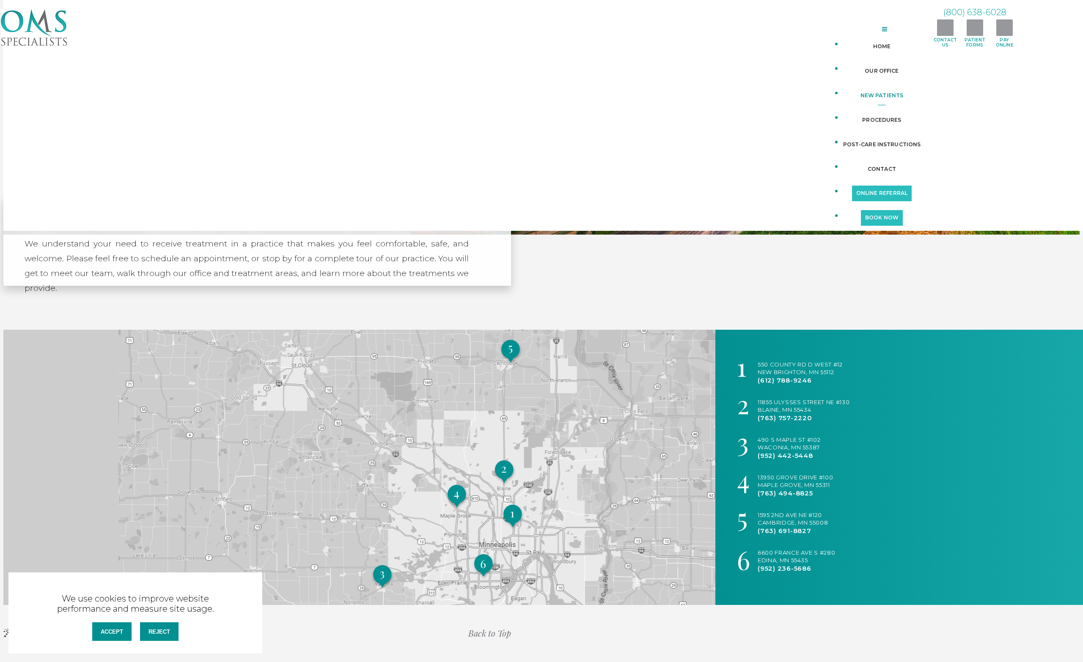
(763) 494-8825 (785, 493)
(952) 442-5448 (785, 455)
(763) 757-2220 (785, 418)
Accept (112, 632)
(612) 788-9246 (785, 380)
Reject (159, 632)
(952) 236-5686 (784, 568)
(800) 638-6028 (974, 12)
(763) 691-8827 (784, 531)
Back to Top (489, 633)
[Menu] (885, 29)
